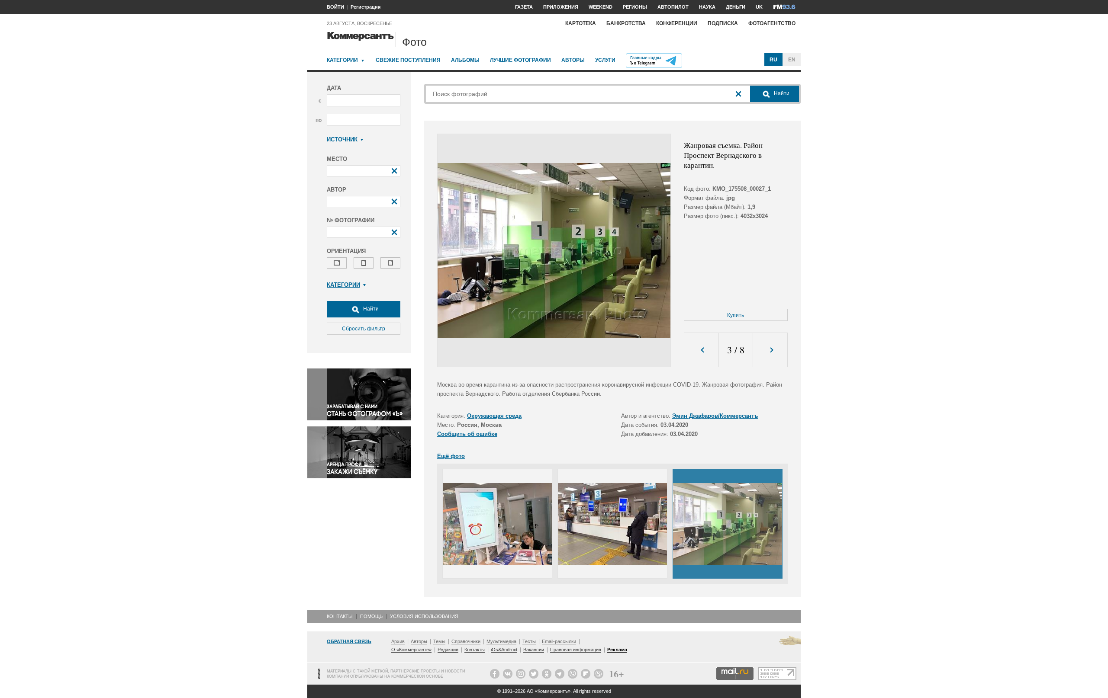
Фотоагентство (772, 23)
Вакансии (533, 649)
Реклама (617, 649)
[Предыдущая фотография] (701, 350)
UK (759, 7)
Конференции (676, 23)
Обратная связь (349, 641)
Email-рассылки (559, 641)
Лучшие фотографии (520, 60)
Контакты (340, 616)
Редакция (448, 649)
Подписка (723, 23)
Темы (439, 641)
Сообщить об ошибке (467, 434)
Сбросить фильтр (363, 329)
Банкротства (626, 23)
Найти (370, 309)
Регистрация (365, 7)
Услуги (605, 60)
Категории (342, 60)
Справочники (465, 641)
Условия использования (424, 616)
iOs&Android (504, 649)
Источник (342, 139)
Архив (398, 641)
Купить (735, 315)
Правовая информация (575, 649)
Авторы (573, 60)
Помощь (371, 616)
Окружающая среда (494, 416)
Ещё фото (451, 456)
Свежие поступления (408, 60)
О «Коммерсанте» (411, 649)
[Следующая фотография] (770, 350)
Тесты (529, 641)
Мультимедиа (501, 641)
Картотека (580, 23)
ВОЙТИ (335, 7)
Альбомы (465, 60)
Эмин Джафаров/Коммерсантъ (715, 416)
